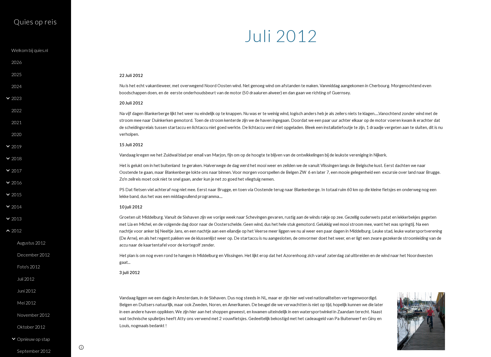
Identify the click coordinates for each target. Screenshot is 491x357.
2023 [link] (16, 98)
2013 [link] (16, 218)
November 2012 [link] (33, 315)
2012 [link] (16, 230)
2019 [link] (16, 146)
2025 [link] (16, 74)
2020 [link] (16, 134)
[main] (281, 35)
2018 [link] (16, 158)
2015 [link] (16, 194)
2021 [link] (16, 122)
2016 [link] (16, 182)
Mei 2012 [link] (26, 302)
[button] (484, 8)
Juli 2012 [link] (25, 278)
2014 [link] (16, 206)
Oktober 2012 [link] (31, 326)
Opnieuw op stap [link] (33, 339)
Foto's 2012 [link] (28, 266)
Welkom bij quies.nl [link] (29, 50)
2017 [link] (16, 170)
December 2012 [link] (33, 254)
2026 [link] (16, 62)
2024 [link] (16, 86)
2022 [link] (16, 110)
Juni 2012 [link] (26, 290)
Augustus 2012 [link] (31, 242)
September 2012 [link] (34, 351)
